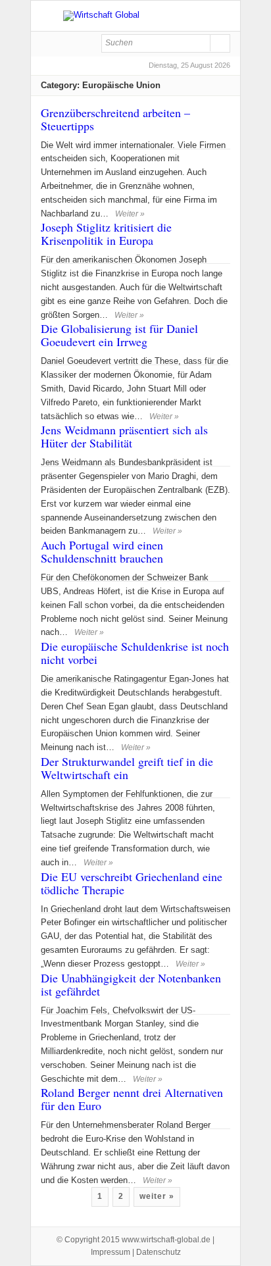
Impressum (110, 1252)
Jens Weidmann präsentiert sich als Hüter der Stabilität (124, 436)
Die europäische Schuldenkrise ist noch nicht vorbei (135, 652)
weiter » (156, 1196)
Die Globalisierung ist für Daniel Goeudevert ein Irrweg (119, 334)
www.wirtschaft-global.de (166, 1239)
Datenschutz (158, 1252)
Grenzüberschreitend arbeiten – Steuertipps (115, 119)
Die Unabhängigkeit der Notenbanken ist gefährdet (131, 984)
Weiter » (157, 1180)
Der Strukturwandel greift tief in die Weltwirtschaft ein (127, 767)
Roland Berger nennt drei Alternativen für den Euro (132, 1098)
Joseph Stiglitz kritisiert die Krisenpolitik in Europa (106, 233)
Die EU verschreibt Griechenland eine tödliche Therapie (131, 883)
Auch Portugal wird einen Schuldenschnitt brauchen (102, 551)
